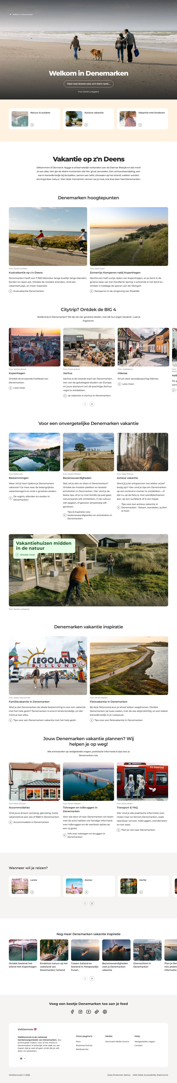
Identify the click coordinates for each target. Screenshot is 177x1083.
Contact (138, 1045)
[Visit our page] (80, 1011)
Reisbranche (82, 1049)
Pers (78, 1041)
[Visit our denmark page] (72, 1011)
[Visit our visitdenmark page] (88, 1011)
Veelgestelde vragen (145, 1041)
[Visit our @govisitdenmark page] (96, 1011)
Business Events (84, 1045)
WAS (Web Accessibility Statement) (150, 1075)
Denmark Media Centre (117, 1041)
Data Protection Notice (119, 1075)
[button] (48, 280)
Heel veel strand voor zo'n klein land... (88, 83)
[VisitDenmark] (27, 1029)
